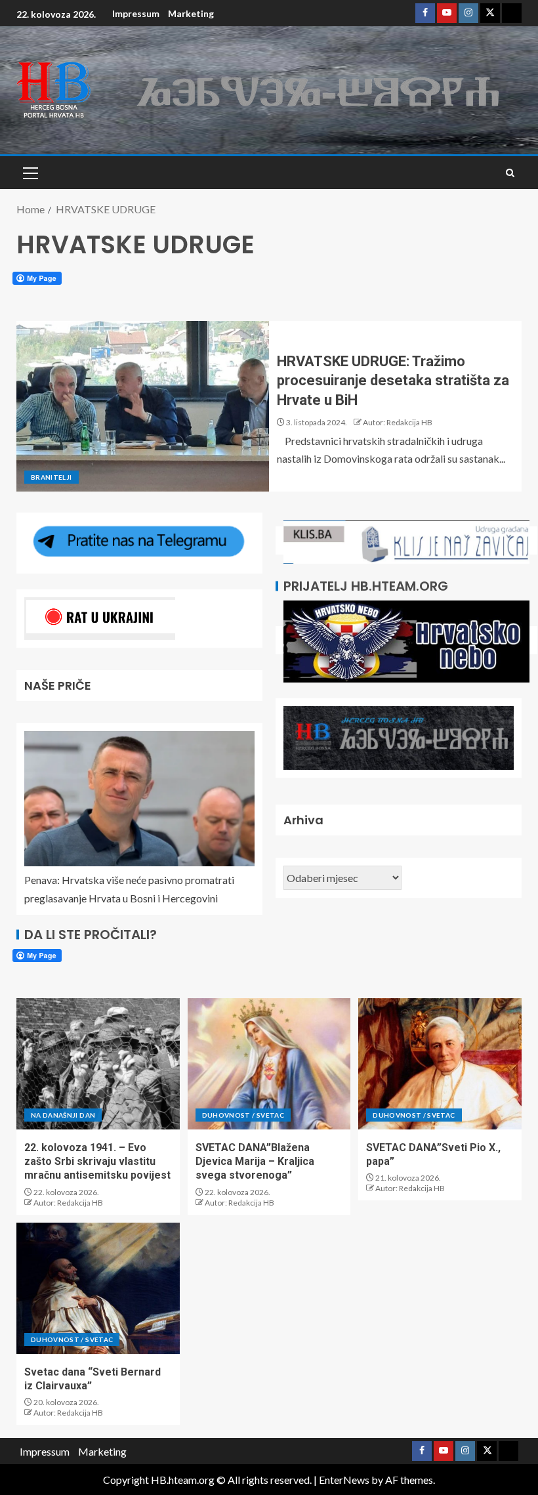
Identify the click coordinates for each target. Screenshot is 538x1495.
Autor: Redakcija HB (397, 422)
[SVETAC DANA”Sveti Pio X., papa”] (440, 1063)
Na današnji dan (63, 1115)
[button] (29, 172)
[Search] (510, 173)
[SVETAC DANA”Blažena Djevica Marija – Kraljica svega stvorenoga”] (269, 1063)
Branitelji (51, 477)
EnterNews (344, 1479)
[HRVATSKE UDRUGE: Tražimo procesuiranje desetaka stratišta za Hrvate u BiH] (142, 406)
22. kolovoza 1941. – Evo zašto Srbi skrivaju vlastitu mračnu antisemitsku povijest (97, 1161)
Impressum (135, 13)
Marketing (191, 13)
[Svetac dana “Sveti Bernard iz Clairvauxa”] (98, 1288)
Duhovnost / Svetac (243, 1115)
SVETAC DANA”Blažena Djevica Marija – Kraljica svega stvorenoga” (255, 1161)
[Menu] (29, 172)
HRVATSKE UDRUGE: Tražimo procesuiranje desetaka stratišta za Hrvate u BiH (393, 380)
